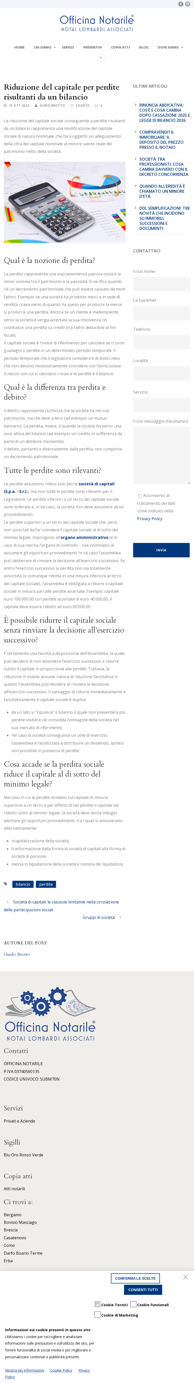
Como (9, 1245)
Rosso (25, 1155)
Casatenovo (15, 1238)
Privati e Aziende (19, 1121)
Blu (7, 1155)
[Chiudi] (186, 1278)
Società (82, 105)
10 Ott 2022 (19, 105)
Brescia (11, 1230)
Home (19, 47)
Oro (14, 1155)
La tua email (144, 300)
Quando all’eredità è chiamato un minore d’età (162, 191)
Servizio (140, 392)
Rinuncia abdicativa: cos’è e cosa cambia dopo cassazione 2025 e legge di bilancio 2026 (164, 112)
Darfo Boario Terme (23, 1253)
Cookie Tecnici (114, 1304)
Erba (8, 1260)
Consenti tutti (143, 1290)
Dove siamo (168, 47)
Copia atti (120, 47)
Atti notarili (14, 1188)
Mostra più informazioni (24, 1370)
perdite (46, 884)
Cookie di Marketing (119, 1315)
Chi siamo (42, 47)
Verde (37, 1155)
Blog (144, 47)
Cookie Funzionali (153, 1304)
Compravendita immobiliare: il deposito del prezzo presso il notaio (161, 139)
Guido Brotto (52, 105)
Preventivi (92, 47)
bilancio (23, 884)
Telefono (142, 329)
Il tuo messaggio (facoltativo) (160, 421)
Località (140, 360)
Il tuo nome (144, 271)
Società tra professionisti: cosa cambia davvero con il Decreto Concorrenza (163, 166)
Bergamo (12, 1215)
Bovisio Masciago (20, 1222)
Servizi (68, 47)
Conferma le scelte (135, 1278)
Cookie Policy (61, 1370)
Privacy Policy (149, 518)
